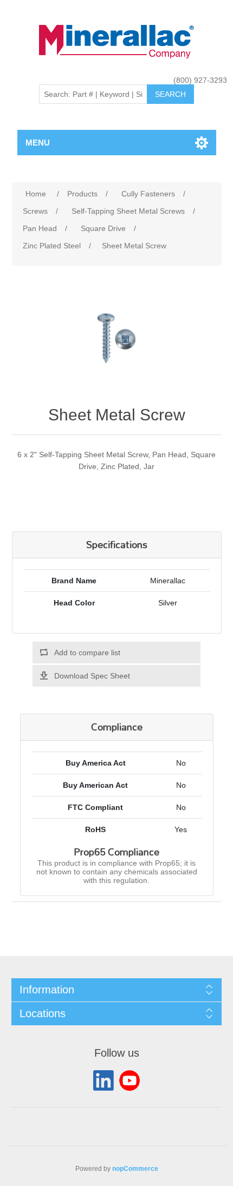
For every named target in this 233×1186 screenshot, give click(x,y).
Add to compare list (87, 652)
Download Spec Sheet (92, 675)
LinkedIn (103, 1080)
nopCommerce (135, 1168)
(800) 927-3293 (200, 80)
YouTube (129, 1080)
